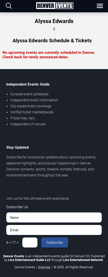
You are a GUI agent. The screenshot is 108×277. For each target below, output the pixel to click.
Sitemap (44, 267)
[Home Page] (54, 6)
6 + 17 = (12, 242)
